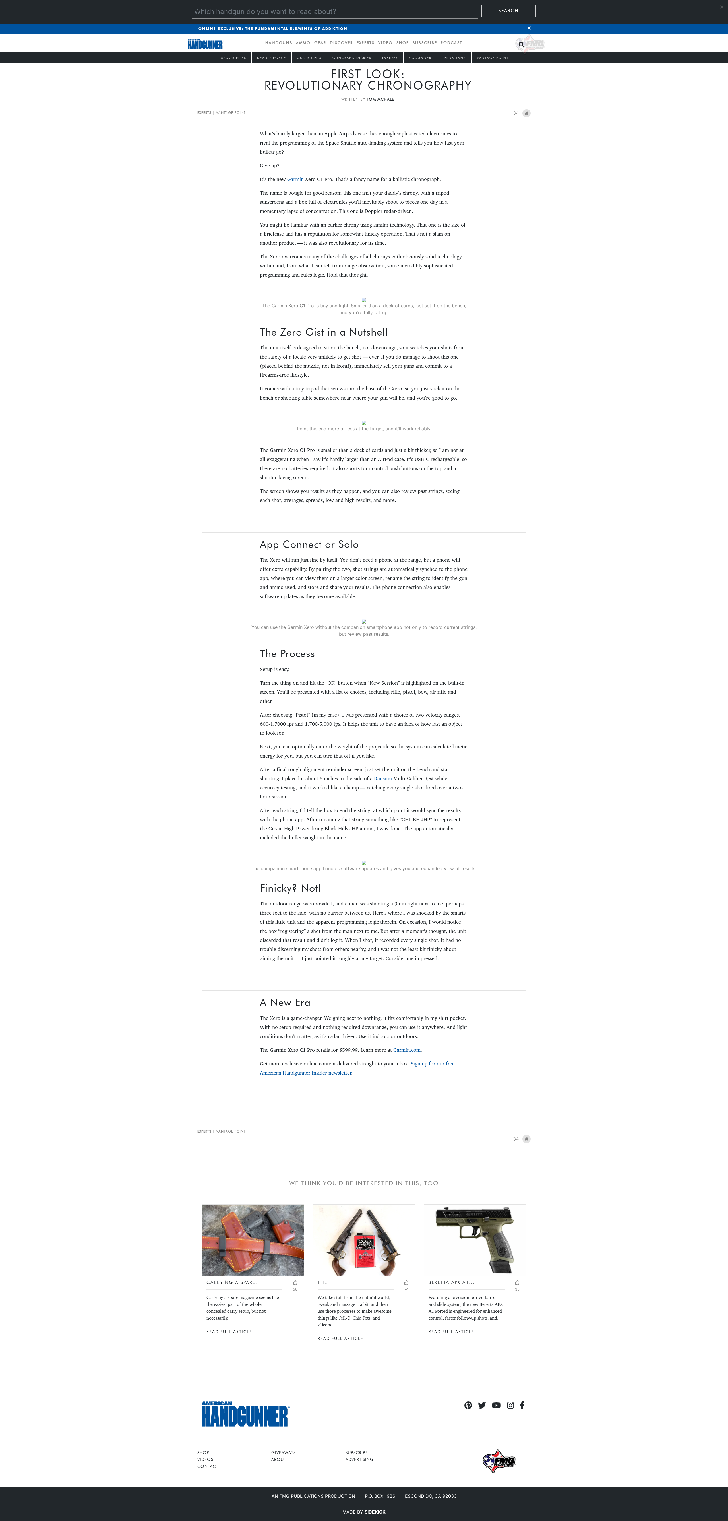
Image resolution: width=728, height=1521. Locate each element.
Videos (205, 1459)
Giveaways (283, 1452)
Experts (366, 42)
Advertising (360, 1459)
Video (385, 42)
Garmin (295, 179)
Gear (320, 42)
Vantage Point (493, 58)
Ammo (303, 42)
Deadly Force (271, 58)
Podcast (451, 42)
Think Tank (454, 58)
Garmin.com (407, 1050)
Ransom (383, 778)
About (278, 1459)
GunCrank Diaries (351, 58)
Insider (390, 58)
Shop (402, 42)
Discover (341, 42)
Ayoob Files (233, 58)
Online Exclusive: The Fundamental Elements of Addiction (273, 29)
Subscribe (425, 42)
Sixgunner (420, 58)
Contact (207, 1466)
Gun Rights (309, 58)
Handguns (278, 42)
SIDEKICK (375, 1512)
